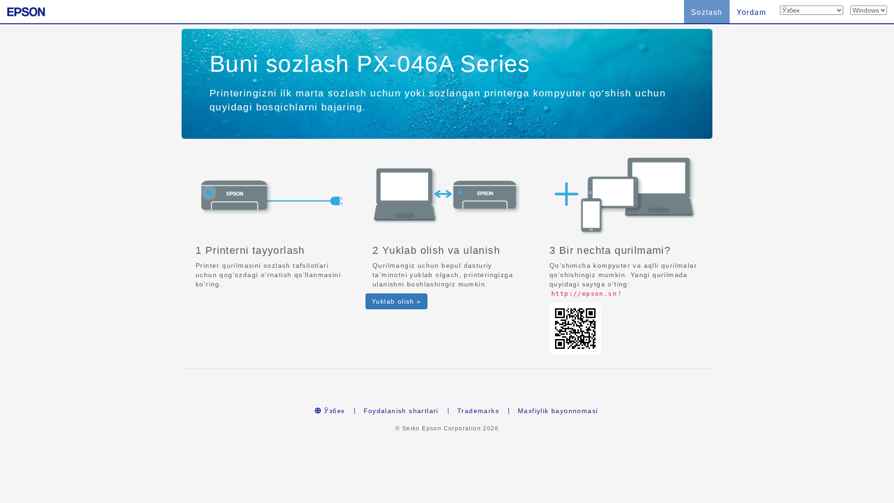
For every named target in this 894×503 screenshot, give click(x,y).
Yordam (751, 12)
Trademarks (478, 411)
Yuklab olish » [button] (396, 301)
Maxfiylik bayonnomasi (558, 411)
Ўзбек (333, 411)
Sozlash (707, 12)
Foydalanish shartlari (401, 411)
